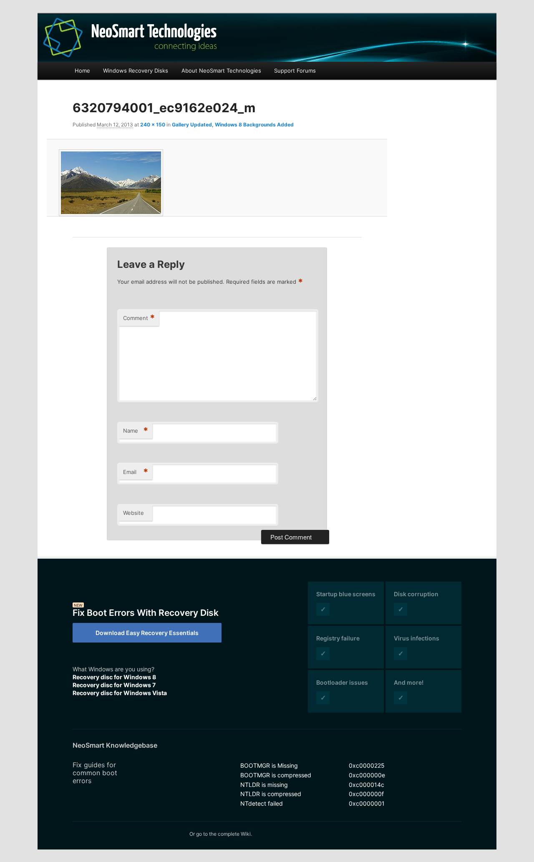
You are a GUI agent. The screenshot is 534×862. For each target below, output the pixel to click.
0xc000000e (367, 775)
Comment (139, 318)
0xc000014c (366, 784)
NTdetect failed (261, 803)
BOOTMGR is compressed (275, 775)
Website (133, 512)
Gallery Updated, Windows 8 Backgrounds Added (233, 124)
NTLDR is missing (264, 784)
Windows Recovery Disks (135, 70)
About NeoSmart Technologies (221, 70)
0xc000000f (366, 793)
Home (82, 70)
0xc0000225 (367, 765)
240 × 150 (152, 124)
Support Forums (295, 70)
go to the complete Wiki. (224, 834)
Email (135, 471)
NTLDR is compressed (270, 793)
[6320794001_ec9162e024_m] (217, 182)
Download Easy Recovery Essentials (147, 632)
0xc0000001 (367, 803)
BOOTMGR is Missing (269, 765)
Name (135, 430)
